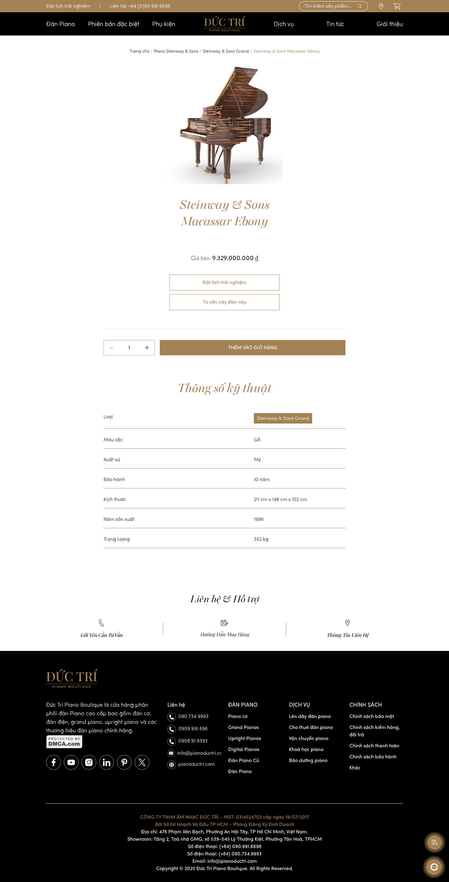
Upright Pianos (244, 738)
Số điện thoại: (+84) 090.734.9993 (224, 853)
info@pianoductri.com (199, 753)
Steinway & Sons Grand (226, 51)
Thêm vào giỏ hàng (252, 347)
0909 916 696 (193, 728)
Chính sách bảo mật (371, 716)
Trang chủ (139, 51)
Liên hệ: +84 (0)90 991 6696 (140, 6)
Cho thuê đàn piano (311, 727)
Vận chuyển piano (308, 738)
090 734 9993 (193, 716)
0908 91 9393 (193, 741)
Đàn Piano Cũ (243, 760)
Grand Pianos (243, 727)
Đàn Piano (240, 771)
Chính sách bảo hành (372, 756)
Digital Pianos (243, 749)
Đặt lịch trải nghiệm (68, 6)
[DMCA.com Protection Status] (103, 742)
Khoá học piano (306, 749)
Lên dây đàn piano (310, 716)
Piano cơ (237, 716)
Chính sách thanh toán (374, 745)
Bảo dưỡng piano (308, 760)
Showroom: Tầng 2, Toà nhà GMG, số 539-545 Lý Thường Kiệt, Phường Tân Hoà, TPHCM (224, 839)
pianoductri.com (196, 764)
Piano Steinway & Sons (176, 51)
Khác (354, 767)
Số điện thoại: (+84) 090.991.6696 (224, 846)
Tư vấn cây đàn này (224, 302)
